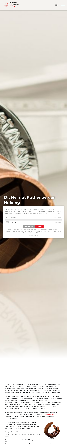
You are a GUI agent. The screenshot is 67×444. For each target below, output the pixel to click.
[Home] (29, 4)
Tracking (13, 217)
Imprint (36, 235)
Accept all (40, 226)
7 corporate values (49, 414)
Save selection (28, 226)
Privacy (31, 235)
